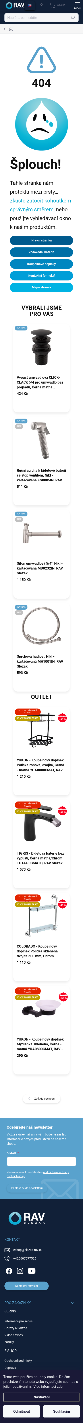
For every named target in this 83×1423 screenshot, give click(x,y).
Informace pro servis (18, 1321)
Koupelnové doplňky (41, 264)
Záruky (9, 1342)
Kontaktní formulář (41, 275)
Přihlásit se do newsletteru (27, 1188)
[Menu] (77, 5)
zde (59, 1386)
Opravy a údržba (15, 1328)
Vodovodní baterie (41, 252)
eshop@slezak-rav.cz (27, 1250)
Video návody (13, 1335)
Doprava (10, 1367)
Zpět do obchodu (44, 1098)
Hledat (73, 17)
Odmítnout (21, 1411)
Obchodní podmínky (18, 1360)
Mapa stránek (41, 287)
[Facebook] (8, 1270)
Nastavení (42, 1397)
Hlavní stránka (41, 240)
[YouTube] (32, 1270)
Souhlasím (61, 1411)
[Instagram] (19, 1270)
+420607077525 (24, 1258)
